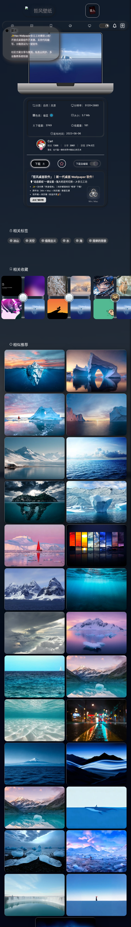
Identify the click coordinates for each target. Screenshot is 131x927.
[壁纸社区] (12, 26)
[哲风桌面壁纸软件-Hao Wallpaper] (89, 26)
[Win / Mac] (93, 192)
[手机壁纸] (51, 26)
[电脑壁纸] (31, 26)
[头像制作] (70, 26)
